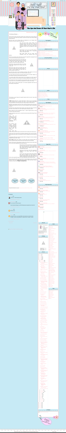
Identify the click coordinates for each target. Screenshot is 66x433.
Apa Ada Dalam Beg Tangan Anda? (43, 317)
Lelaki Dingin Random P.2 (43, 194)
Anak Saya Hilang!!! (43, 339)
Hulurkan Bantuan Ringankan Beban (43, 318)
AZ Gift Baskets (52, 230)
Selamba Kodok (52, 281)
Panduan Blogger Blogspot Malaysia (46, 166)
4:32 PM (12, 199)
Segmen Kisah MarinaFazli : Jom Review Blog (43, 267)
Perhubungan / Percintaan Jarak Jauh (43, 379)
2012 (40, 258)
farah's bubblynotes (43, 134)
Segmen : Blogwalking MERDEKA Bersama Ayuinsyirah (47, 55)
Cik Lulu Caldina (52, 239)
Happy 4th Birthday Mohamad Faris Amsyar (46, 54)
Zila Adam (51, 286)
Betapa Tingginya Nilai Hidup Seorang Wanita (43, 347)
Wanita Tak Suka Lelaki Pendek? (43, 353)
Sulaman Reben (52, 282)
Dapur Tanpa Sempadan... (44, 172)
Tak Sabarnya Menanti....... (42, 294)
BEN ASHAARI (42, 146)
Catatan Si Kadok (52, 238)
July (41, 393)
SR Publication (42, 209)
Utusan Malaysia (52, 297)
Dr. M (50, 250)
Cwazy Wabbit (52, 246)
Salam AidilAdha (42, 357)
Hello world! (41, 197)
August (41, 392)
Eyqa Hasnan (42, 116)
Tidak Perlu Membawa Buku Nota (43, 272)
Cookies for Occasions (53, 242)
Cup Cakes (51, 243)
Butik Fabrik (51, 237)
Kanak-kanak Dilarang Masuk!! (43, 345)
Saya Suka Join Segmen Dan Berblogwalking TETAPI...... (43, 384)
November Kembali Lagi (44, 388)
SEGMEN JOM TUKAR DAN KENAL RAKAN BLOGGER (43, 282)
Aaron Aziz (51, 226)
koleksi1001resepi (43, 179)
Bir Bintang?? (42, 326)
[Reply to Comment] (16, 199)
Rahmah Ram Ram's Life (18, 431)
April (41, 397)
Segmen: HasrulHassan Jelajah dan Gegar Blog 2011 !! (44, 343)
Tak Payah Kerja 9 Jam (43, 308)
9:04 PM (12, 212)
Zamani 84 (51, 285)
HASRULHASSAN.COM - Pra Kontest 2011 (43, 287)
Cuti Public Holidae (43, 277)
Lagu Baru (51, 261)
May (41, 396)
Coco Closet (51, 241)
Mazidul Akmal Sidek (53, 267)
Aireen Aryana (42, 193)
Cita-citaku (42, 290)
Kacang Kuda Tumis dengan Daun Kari (45, 180)
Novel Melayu (52, 275)
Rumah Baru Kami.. (42, 52)
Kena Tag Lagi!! (42, 365)
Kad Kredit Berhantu (43, 315)
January (41, 401)
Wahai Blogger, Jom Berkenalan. (43, 305)
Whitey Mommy (35, 431)
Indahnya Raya (42, 356)
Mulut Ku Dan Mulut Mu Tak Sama (43, 265)
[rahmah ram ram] (43, 247)
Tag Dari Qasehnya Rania (43, 363)
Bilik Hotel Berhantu (43, 278)
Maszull (51, 266)
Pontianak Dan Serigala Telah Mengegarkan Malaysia (43, 359)
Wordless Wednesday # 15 (44, 299)
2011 (40, 259)
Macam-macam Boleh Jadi (43, 323)
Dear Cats (51, 247)
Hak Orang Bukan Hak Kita (43, 337)
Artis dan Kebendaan (43, 303)
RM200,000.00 (42, 335)
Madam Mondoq (52, 263)
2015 (40, 254)
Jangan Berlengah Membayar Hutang (43, 296)
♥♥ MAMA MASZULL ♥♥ (43, 127)
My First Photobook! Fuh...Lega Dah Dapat (46, 51)
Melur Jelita (41, 196)
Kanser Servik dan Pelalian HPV (43, 328)
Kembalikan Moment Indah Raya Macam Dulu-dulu (47, 121)
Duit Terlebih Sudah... (43, 321)
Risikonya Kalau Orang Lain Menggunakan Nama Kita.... (43, 376)
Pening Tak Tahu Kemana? (42, 311)
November (42, 261)
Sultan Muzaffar (52, 283)
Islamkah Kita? (42, 366)
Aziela (11, 196)
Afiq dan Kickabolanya (43, 338)
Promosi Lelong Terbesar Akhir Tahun (44, 276)
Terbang (12, 209)
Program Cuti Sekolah (43, 320)
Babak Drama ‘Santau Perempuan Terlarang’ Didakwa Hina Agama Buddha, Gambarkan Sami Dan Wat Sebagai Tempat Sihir (48, 163)
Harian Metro (52, 295)
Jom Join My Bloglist (43, 279)
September (42, 391)
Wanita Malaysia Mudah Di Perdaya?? (44, 354)
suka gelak (41, 112)
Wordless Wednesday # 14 (44, 325)
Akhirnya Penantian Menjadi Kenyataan (43, 284)
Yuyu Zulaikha (42, 169)
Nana (50, 273)
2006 (40, 407)
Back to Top (54, 431)
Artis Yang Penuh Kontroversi (43, 361)
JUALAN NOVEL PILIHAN (44, 190)
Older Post (35, 222)
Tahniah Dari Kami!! (43, 302)
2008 (40, 405)
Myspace (51, 296)
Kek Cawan (51, 259)
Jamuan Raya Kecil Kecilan (43, 42)
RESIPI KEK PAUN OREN (43, 173)
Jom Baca (41, 329)
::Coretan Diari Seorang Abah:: (45, 120)
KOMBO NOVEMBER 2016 (43, 200)
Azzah (50, 231)
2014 (40, 255)
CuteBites (51, 245)
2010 (40, 402)
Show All (57, 142)
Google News (52, 294)
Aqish (50, 229)
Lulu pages (41, 175)
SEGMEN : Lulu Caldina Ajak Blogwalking (44, 387)
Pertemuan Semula (42, 47)
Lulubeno (51, 262)
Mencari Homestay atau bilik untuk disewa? (44, 332)
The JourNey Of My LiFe (44, 130)
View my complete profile (42, 234)
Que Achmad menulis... (43, 123)
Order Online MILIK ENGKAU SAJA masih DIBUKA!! (47, 203)
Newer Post (11, 222)
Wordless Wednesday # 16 (44, 269)
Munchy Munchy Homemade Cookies (52, 270)
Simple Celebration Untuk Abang (44, 53)
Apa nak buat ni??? (42, 97)
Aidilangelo (51, 227)
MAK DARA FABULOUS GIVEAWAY (43, 263)
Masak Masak (52, 265)
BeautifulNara (42, 161)
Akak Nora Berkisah (53, 228)
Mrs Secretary (52, 268)
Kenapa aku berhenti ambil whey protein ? (45, 147)
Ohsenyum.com (42, 105)
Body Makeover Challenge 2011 (43, 310)
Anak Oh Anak (42, 274)
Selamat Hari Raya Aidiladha (43, 96)
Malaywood (51, 264)
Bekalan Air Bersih (43, 301)
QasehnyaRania (13, 201)
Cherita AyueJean (42, 108)
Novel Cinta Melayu (53, 274)
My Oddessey (52, 272)
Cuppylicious (51, 244)
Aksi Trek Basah (42, 298)
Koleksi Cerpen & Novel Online (45, 199)
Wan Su (51, 284)
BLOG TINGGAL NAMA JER (44, 128)
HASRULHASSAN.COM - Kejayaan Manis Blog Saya (43, 371)
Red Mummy (51, 280)
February (41, 399)
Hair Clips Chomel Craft (53, 252)
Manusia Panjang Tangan (43, 349)
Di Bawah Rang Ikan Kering (52, 249)
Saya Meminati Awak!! (43, 285)
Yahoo (51, 298)
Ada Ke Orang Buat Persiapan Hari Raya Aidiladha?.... (43, 368)
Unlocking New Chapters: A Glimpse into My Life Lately (47, 135)
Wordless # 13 (42, 351)
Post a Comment (10, 221)
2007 (40, 406)
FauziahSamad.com (43, 158)
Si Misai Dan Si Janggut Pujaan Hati (44, 313)
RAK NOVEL (42, 206)
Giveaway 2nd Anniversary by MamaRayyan (43, 373)
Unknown (12, 214)
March (41, 398)
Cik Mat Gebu (52, 240)
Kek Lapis (51, 260)
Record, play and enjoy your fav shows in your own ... (43, 381)
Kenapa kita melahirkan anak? (43, 289)
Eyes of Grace (52, 251)
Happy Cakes (52, 253)
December (42, 260)
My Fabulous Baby (52, 271)
